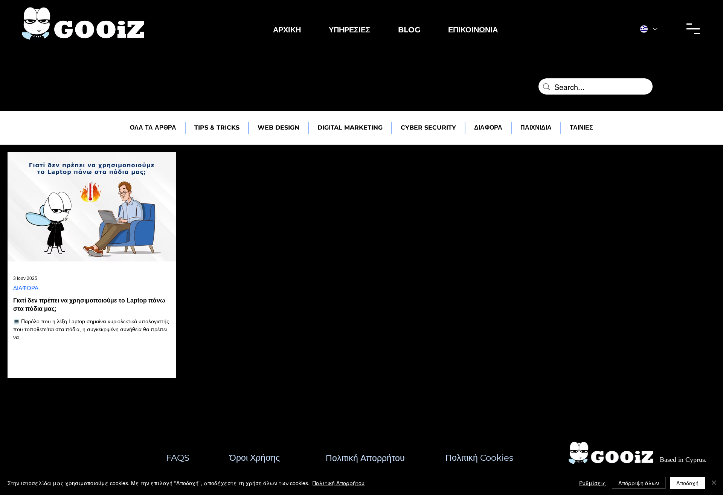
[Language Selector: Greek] (649, 29)
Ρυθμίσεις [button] (592, 483)
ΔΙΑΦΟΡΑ (25, 288)
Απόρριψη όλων (638, 483)
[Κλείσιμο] (713, 483)
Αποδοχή (687, 483)
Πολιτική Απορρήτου (339, 483)
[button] (349, 29)
